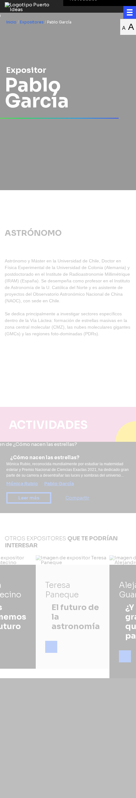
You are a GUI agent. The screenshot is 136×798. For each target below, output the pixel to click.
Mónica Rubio (22, 483)
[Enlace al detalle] (51, 647)
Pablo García (59, 483)
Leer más (28, 498)
